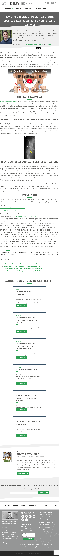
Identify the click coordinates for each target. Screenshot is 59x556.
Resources (29, 8)
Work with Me (41, 8)
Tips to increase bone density (8, 210)
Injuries (8, 250)
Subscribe (44, 492)
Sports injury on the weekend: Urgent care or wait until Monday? (45, 529)
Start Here (8, 8)
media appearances (38, 44)
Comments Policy (25, 547)
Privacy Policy (36, 547)
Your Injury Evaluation (26, 370)
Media (46, 505)
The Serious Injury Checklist (24, 293)
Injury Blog (18, 8)
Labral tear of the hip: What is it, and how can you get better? (21, 271)
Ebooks (15, 505)
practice (49, 44)
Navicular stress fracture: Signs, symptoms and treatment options (23, 268)
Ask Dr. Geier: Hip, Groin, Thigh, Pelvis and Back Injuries (27, 398)
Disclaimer (23, 544)
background (28, 44)
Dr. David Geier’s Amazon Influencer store (24, 216)
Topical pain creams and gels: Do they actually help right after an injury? (46, 516)
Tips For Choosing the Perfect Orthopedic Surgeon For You (26, 346)
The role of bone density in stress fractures (12, 208)
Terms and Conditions (34, 544)
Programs (32, 505)
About (40, 505)
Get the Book (23, 473)
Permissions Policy (47, 544)
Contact (54, 505)
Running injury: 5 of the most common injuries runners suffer (21, 266)
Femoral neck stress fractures (8, 101)
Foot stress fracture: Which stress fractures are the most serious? (22, 264)
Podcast (23, 505)
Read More (21, 306)
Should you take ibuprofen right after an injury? (46, 523)
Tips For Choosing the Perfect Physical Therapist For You (28, 320)
